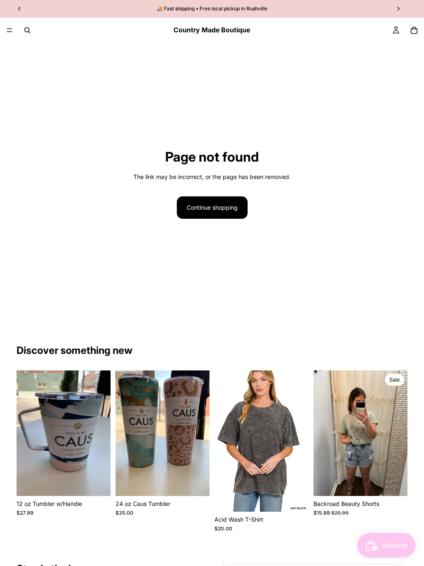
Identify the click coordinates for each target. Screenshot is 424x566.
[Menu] (9, 30)
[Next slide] (398, 433)
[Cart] (414, 30)
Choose (104, 482)
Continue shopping (212, 207)
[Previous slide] (322, 433)
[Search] (27, 30)
